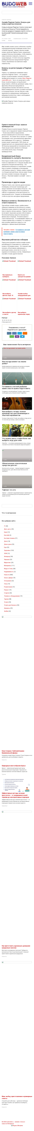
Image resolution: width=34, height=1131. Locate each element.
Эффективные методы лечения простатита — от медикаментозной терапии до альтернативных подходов (15, 795)
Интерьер (7, 556)
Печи (5, 584)
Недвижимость (9, 571)
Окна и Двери (8, 578)
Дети (5, 541)
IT (4, 526)
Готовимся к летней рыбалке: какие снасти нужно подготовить (16, 387)
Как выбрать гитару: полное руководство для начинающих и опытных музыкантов (15, 413)
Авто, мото (7, 529)
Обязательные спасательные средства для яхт (14, 464)
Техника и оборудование (12, 596)
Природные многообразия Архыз (14, 766)
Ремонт (6, 590)
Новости (6, 575)
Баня (5, 532)
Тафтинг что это (9, 490)
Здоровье (7, 550)
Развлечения (8, 587)
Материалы (7, 565)
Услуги (6, 602)
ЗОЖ (5, 553)
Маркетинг (7, 562)
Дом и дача (7, 544)
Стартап (6, 593)
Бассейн (6, 535)
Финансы (7, 608)
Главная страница (6, 19)
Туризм (6, 599)
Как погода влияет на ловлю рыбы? (14, 363)
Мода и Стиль (8, 568)
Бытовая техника (9, 538)
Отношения (7, 581)
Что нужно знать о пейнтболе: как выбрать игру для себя (16, 439)
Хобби (3, 40)
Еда (5, 547)
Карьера (6, 559)
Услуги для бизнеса (10, 605)
